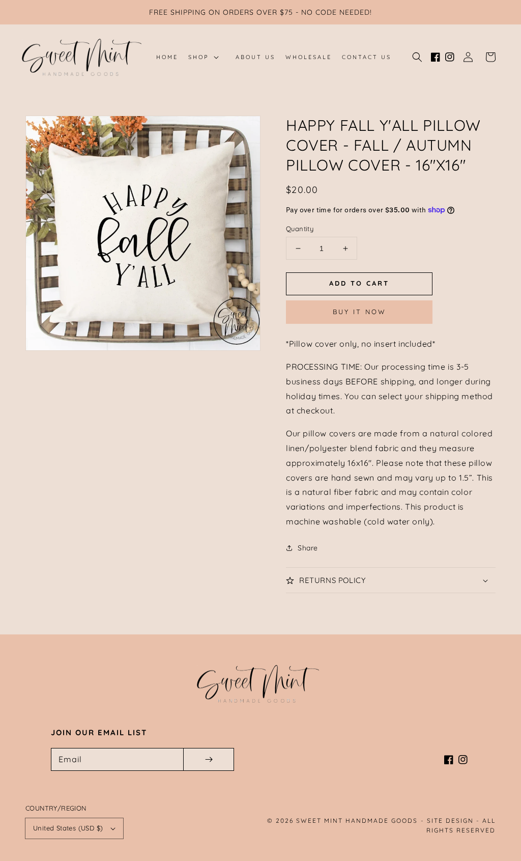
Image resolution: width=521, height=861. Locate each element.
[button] (417, 57)
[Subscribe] (208, 759)
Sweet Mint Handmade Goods (357, 820)
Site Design (450, 820)
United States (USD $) (68, 828)
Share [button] (308, 547)
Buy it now (359, 312)
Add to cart (359, 283)
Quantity (299, 229)
